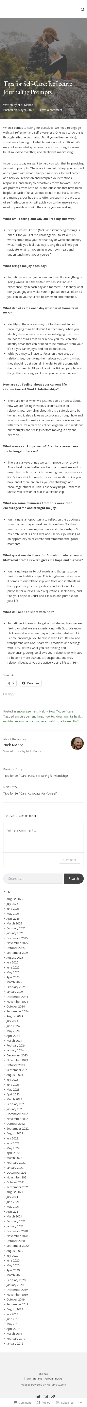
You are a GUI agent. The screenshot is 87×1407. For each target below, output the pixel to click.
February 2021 (15, 1221)
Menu (4, 9)
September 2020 (17, 1246)
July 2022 (12, 1138)
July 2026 (12, 904)
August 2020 (14, 1251)
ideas (59, 716)
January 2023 (14, 1109)
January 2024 (14, 1050)
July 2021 (12, 1197)
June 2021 (12, 1202)
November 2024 (17, 1001)
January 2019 (14, 1343)
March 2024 (14, 1040)
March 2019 (14, 1333)
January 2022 (14, 1168)
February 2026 (15, 928)
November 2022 (17, 1119)
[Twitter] (38, 1397)
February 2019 (15, 1339)
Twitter (30, 1378)
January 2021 (14, 1226)
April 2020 (13, 1270)
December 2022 (17, 1114)
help (40, 716)
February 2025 (15, 987)
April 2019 (13, 1329)
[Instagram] (45, 1397)
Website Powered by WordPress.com (43, 1384)
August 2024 (14, 1016)
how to (49, 716)
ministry (8, 721)
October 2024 (15, 1006)
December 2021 (17, 1172)
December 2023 (17, 1055)
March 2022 (14, 1158)
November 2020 (17, 1236)
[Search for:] (33, 879)
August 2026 (14, 899)
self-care (67, 711)
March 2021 (14, 1216)
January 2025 (14, 992)
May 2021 (12, 1207)
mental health (73, 716)
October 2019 (15, 1299)
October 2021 (15, 1182)
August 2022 (14, 1133)
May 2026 (12, 914)
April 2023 (13, 1094)
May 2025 (12, 972)
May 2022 (12, 1148)
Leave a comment (50, 110)
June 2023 (12, 1085)
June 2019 (12, 1319)
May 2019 (12, 1324)
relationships (49, 721)
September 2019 (17, 1304)
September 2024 (17, 1011)
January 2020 (14, 1285)
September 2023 (17, 1070)
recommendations (27, 721)
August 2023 (14, 1075)
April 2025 (13, 977)
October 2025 (15, 948)
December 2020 (17, 1231)
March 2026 (14, 923)
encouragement (27, 711)
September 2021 (17, 1187)
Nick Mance (25, 105)
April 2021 (13, 1211)
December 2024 (17, 997)
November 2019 (17, 1294)
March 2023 (14, 1099)
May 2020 (12, 1265)
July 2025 (12, 962)
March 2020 (14, 1275)
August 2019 (14, 1309)
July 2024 (12, 1021)
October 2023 (15, 1065)
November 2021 (17, 1177)
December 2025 (17, 938)
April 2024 (13, 1036)
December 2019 (17, 1290)
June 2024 (12, 1026)
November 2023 (17, 1060)
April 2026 (13, 918)
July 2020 (12, 1255)
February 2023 (15, 1104)
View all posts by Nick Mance (22, 751)
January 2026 (14, 933)
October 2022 (15, 1124)
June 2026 (12, 909)
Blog (58, 1378)
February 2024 (15, 1045)
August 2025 (14, 957)
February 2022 (15, 1163)
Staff (75, 721)
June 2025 (12, 967)
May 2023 (12, 1089)
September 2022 (17, 1128)
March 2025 (14, 982)
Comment (69, 859)
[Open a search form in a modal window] (83, 9)
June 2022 (12, 1143)
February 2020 (15, 1280)
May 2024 (12, 1031)
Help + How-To (49, 711)
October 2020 (15, 1241)
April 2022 (13, 1153)
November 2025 (17, 943)
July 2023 (12, 1079)
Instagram (45, 1378)
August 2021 (14, 1192)
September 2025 (17, 953)
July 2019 (12, 1314)
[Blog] (53, 1397)
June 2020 (12, 1260)
